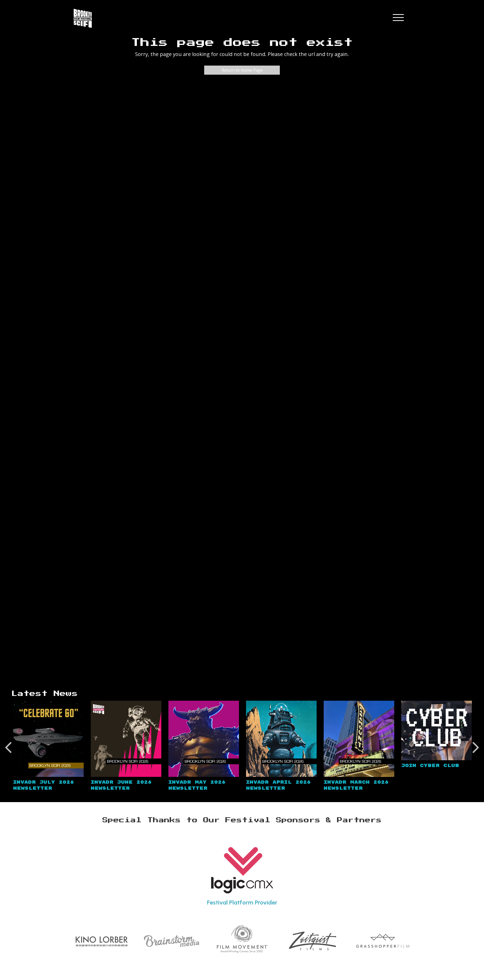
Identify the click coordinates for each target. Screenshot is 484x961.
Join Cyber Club (430, 766)
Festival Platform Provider (242, 902)
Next (475, 748)
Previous (9, 748)
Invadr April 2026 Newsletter (278, 785)
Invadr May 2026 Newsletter (196, 785)
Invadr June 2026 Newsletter (121, 785)
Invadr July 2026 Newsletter (43, 785)
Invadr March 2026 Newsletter (356, 785)
